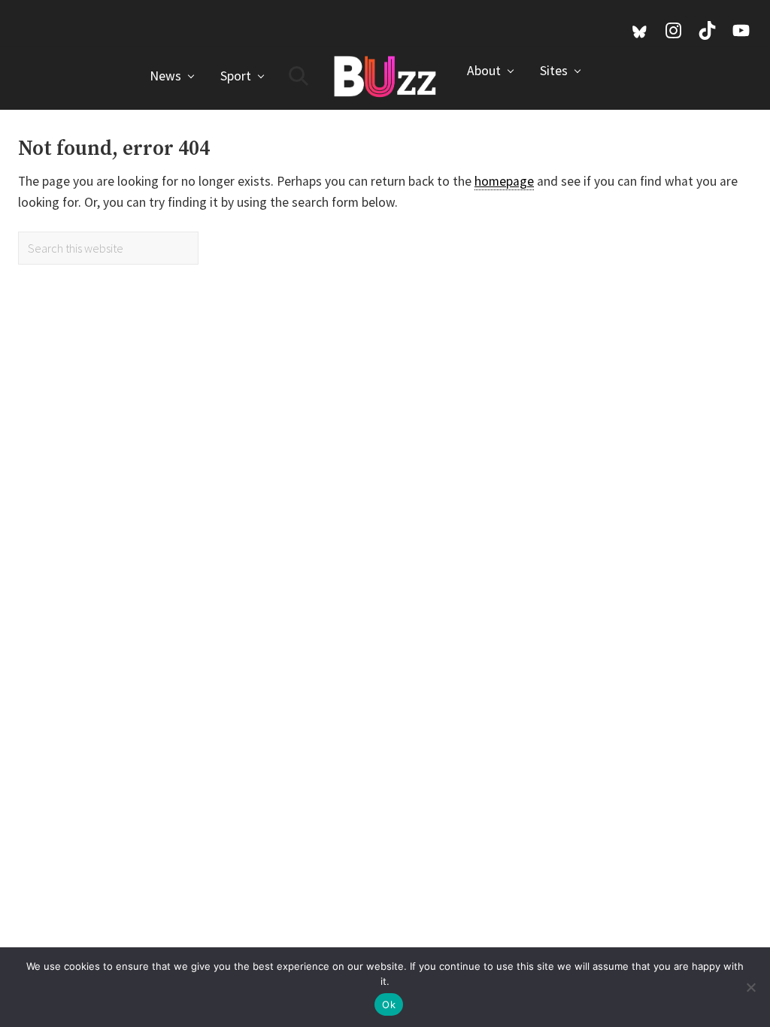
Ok (389, 1004)
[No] (751, 987)
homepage (504, 181)
